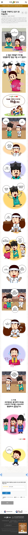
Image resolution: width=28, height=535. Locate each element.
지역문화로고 (15, 521)
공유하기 (22, 12)
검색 (26, 2)
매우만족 (11, 486)
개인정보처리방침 (13, 520)
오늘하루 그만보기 (22, 532)
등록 (6, 493)
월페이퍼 (10, 521)
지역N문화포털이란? (5, 520)
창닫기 (26, 532)
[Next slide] (25, 511)
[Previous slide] (1, 511)
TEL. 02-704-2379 (17, 529)
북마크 (26, 12)
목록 (7, 502)
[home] (14, 2)
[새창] (8, 511)
